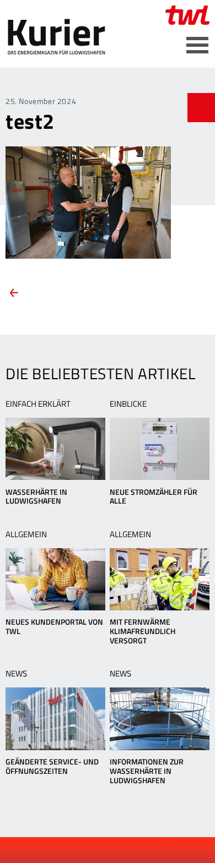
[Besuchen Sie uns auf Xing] (117, 850)
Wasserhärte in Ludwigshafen (36, 496)
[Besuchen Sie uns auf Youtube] (99, 850)
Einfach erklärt (38, 403)
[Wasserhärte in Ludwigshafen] (55, 449)
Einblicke (128, 403)
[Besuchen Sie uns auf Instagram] (136, 850)
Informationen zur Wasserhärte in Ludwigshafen (147, 771)
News (16, 673)
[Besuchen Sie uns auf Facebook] (80, 850)
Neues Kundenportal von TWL (54, 626)
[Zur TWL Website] (187, 15)
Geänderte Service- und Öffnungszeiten (52, 766)
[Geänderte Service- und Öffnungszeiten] (55, 718)
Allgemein (26, 534)
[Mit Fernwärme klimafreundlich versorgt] (159, 579)
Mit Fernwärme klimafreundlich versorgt (142, 631)
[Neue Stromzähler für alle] (159, 449)
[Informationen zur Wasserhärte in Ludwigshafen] (159, 718)
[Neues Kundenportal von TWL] (55, 579)
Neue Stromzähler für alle (153, 496)
